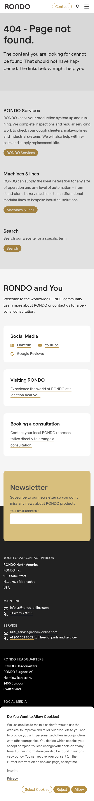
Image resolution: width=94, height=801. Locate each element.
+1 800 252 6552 (22, 637)
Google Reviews (30, 353)
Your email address (23, 511)
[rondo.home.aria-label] (17, 6)
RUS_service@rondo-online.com (33, 632)
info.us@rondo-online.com (29, 607)
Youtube (52, 345)
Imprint (12, 770)
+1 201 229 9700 (21, 613)
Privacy (12, 778)
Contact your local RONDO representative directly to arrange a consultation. (41, 439)
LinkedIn (24, 345)
